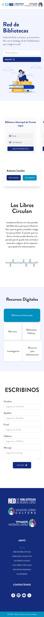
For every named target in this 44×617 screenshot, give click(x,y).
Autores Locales (22, 560)
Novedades (22, 574)
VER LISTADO (14, 178)
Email (6, 424)
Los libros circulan (22, 565)
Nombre (8, 401)
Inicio (22, 547)
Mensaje (7, 447)
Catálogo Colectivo (22, 556)
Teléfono (8, 436)
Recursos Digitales (22, 569)
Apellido (7, 413)
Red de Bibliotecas (22, 552)
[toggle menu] (2, 4)
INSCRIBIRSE (30, 178)
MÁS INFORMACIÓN (20, 149)
